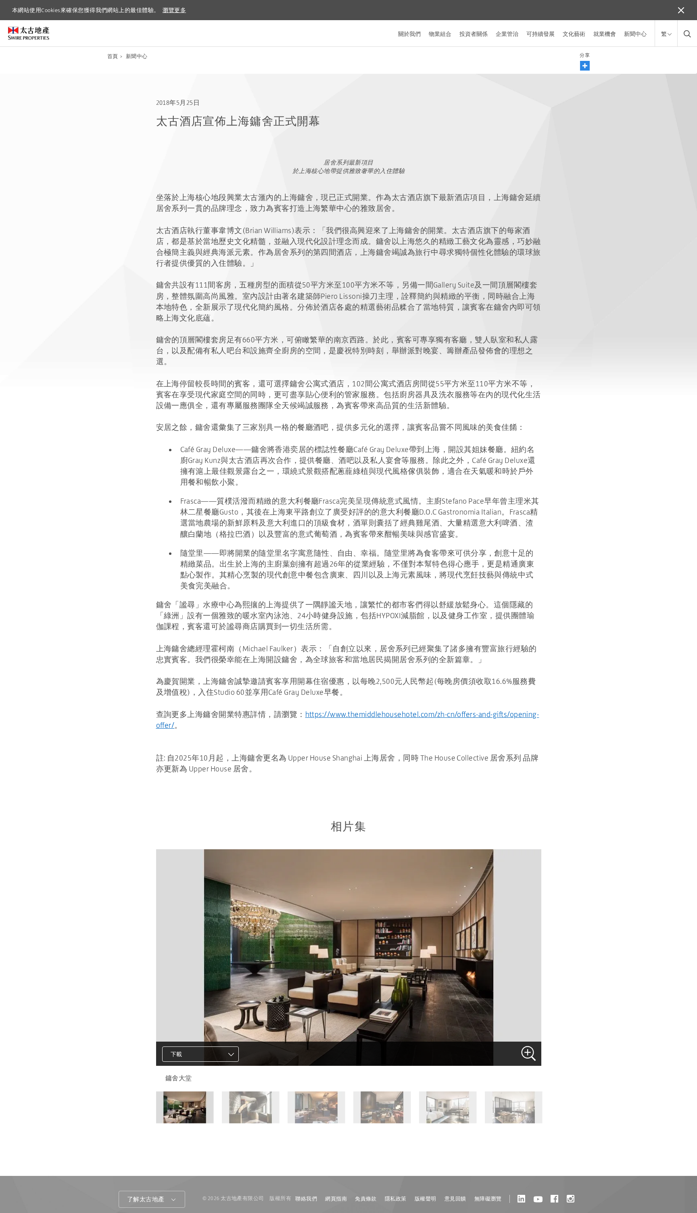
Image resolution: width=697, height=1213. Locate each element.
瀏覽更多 (174, 10)
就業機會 (604, 34)
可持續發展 (540, 34)
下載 (176, 1054)
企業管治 (507, 34)
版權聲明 (425, 1199)
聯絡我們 (306, 1199)
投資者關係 (473, 34)
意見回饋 (455, 1199)
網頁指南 (336, 1199)
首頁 (112, 56)
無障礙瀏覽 (487, 1199)
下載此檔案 (186, 1076)
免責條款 (366, 1199)
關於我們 (409, 34)
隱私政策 (396, 1199)
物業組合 (440, 34)
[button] (585, 66)
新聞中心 (635, 34)
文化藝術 (574, 34)
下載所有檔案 (190, 1090)
